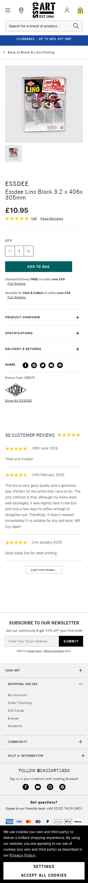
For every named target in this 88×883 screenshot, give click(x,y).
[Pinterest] (34, 365)
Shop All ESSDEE (18, 400)
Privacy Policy (22, 855)
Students (15, 726)
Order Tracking (20, 703)
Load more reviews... (44, 570)
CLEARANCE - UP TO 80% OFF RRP (44, 38)
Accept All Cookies (44, 875)
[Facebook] (25, 365)
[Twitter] (43, 365)
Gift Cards (16, 710)
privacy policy (34, 650)
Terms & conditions (53, 650)
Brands (13, 718)
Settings (44, 866)
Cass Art (12, 670)
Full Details (17, 283)
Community (17, 742)
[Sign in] (67, 10)
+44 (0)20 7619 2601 (65, 808)
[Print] (60, 365)
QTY (8, 241)
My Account (17, 695)
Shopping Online (23, 684)
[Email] (51, 365)
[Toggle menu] (8, 10)
